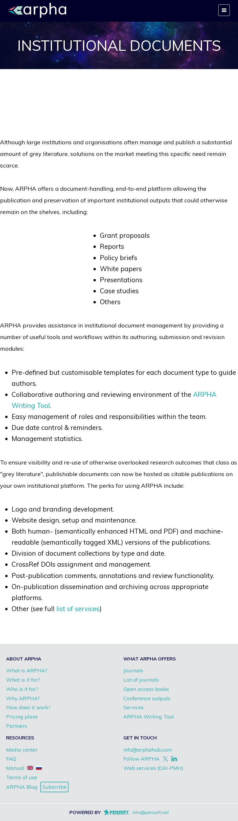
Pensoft (120, 812)
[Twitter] (165, 759)
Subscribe (54, 787)
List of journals (141, 679)
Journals (133, 670)
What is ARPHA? (26, 670)
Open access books (146, 689)
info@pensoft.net (151, 812)
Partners (16, 726)
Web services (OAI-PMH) (153, 768)
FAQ (11, 758)
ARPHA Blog (21, 787)
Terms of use (21, 777)
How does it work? (28, 707)
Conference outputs (146, 698)
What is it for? (23, 679)
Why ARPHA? (23, 698)
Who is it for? (22, 689)
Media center (22, 749)
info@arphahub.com (147, 749)
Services (133, 707)
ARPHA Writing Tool (148, 716)
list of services (78, 608)
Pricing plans (22, 716)
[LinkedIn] (174, 759)
